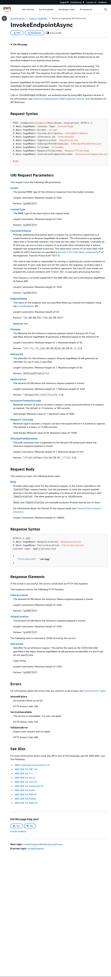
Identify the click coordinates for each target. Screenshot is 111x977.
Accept (14, 188)
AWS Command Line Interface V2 (32, 765)
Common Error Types (95, 690)
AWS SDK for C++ (24, 773)
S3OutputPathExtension (23, 438)
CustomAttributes (20, 230)
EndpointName (18, 298)
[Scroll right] (94, 9)
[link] (69, 18)
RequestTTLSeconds (21, 419)
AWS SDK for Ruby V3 (26, 802)
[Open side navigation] (4, 18)
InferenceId (16, 354)
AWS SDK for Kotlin (25, 790)
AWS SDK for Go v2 (25, 777)
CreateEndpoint (25, 306)
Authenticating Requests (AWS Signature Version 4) (60, 98)
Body (13, 481)
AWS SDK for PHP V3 (25, 794)
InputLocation (18, 379)
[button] (19, 44)
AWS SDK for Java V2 (26, 781)
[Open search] (105, 9)
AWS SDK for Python (25, 798)
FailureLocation (19, 595)
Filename (15, 329)
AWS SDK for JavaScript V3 (29, 786)
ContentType (17, 209)
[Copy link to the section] (8, 113)
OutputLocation (19, 616)
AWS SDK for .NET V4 (26, 769)
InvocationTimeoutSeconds (25, 400)
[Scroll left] (20, 9)
